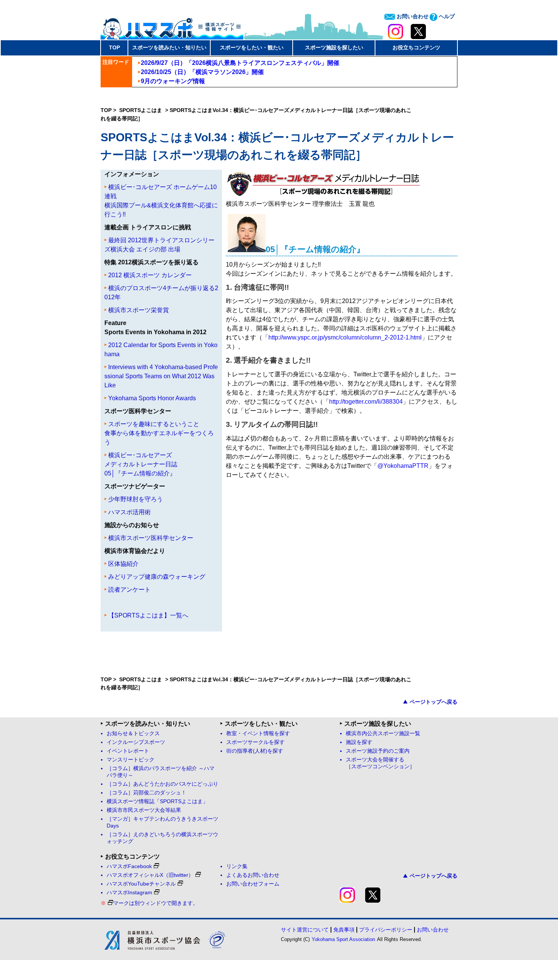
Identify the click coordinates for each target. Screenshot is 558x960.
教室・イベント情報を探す (258, 733)
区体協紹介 (123, 564)
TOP (114, 47)
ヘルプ (446, 16)
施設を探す (359, 742)
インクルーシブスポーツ (136, 742)
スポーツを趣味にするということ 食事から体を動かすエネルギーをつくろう (159, 433)
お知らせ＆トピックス (133, 733)
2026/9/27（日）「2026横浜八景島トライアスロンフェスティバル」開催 (240, 63)
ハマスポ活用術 (129, 512)
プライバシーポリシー (385, 930)
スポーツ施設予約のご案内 (378, 751)
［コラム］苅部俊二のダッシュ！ (146, 793)
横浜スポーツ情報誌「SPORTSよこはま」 (157, 801)
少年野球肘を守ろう (135, 499)
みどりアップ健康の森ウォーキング (156, 576)
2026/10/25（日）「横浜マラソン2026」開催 (202, 72)
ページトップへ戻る (433, 702)
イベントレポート (128, 751)
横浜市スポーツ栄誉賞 (138, 310)
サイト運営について (305, 930)
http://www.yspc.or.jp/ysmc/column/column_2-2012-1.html (345, 337)
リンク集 (236, 866)
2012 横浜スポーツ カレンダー (150, 275)
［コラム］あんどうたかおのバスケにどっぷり (162, 784)
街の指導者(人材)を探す (254, 751)
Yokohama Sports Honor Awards (152, 398)
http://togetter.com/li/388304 (366, 401)
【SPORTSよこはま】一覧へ (148, 615)
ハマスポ (172, 26)
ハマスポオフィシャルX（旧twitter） (150, 875)
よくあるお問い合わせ (252, 875)
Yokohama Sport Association (343, 939)
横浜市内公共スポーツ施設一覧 (383, 733)
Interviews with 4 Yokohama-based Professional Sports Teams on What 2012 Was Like (161, 376)
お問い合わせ (412, 16)
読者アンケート (129, 589)
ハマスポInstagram (129, 892)
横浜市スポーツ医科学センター (150, 538)
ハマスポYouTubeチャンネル (141, 884)
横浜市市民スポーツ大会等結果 (144, 810)
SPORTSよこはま (141, 110)
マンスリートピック (130, 760)
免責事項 (344, 930)
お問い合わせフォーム (252, 884)
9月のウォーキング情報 (173, 81)
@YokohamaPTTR (403, 466)
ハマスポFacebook (129, 866)
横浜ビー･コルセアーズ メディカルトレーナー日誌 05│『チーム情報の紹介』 (140, 464)
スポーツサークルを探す (255, 742)
